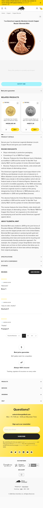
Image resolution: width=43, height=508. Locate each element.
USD (25, 489)
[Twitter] (15, 452)
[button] (21, 91)
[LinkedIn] (23, 452)
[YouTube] (27, 452)
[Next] (40, 41)
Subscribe (21, 436)
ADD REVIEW (35, 272)
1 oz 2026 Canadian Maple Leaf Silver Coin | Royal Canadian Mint (30, 119)
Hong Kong (25, 486)
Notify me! (21, 84)
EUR (28, 489)
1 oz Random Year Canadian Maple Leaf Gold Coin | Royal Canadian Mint (10, 119)
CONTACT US (5, 4)
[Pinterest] (31, 452)
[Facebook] (11, 452)
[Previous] (3, 41)
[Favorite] (40, 16)
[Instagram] (19, 452)
